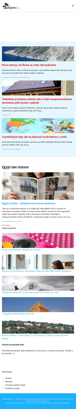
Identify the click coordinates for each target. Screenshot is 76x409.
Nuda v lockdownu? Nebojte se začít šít (21, 249)
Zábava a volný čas (16, 221)
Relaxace (18, 149)
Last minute (19, 77)
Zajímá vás (27, 77)
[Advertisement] (38, 27)
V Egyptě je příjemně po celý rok (18, 313)
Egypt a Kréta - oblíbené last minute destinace (28, 203)
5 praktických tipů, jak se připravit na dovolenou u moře (34, 136)
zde (13, 353)
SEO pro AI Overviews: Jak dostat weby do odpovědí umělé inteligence (36, 271)
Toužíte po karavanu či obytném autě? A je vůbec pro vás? (30, 292)
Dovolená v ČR (6, 115)
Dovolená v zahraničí (8, 77)
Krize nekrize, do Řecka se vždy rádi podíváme (29, 65)
